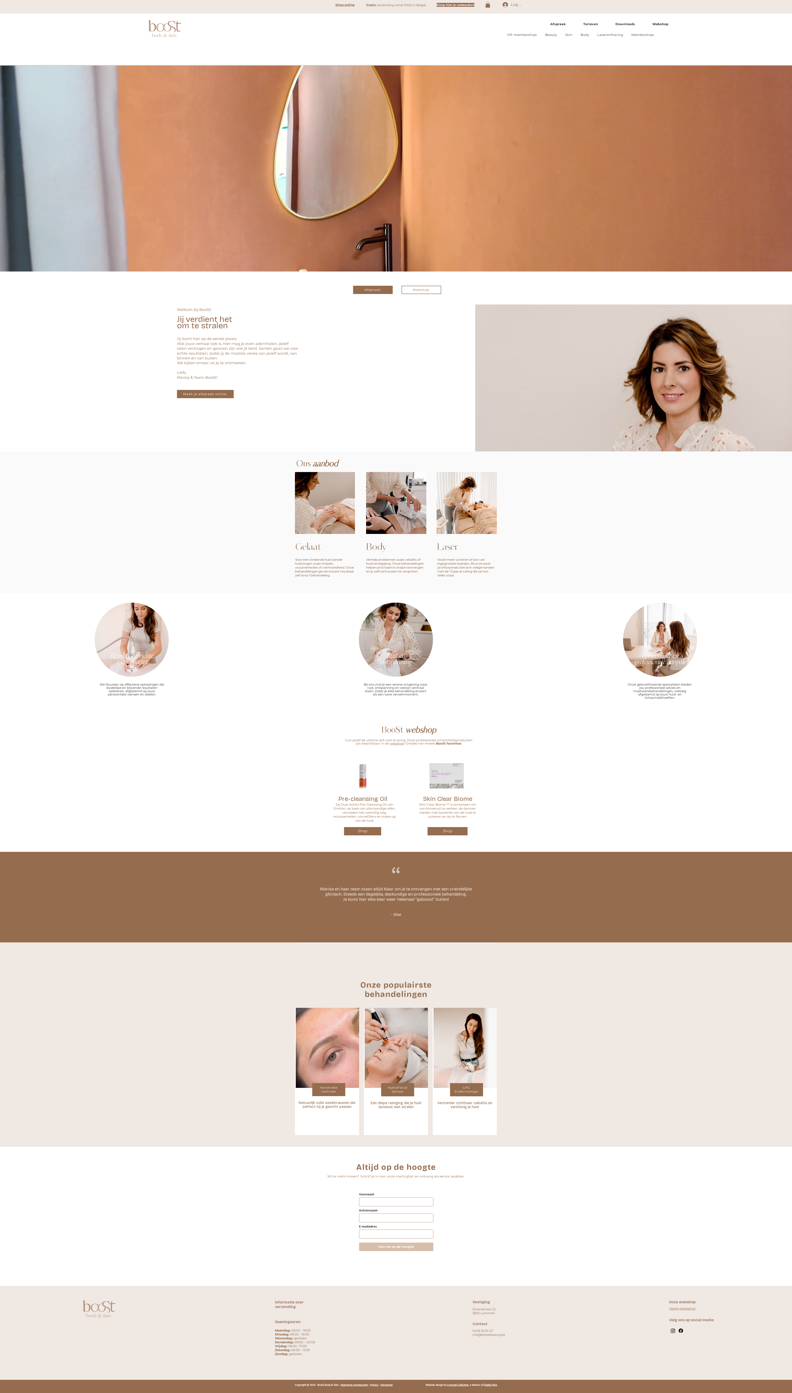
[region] (132, 642)
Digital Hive (490, 1385)
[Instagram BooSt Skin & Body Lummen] (673, 1331)
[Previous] (11, 783)
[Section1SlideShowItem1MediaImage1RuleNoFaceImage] (392, 932)
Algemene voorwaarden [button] (354, 1385)
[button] (487, 5)
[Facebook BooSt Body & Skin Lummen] (681, 1331)
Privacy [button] (374, 1385)
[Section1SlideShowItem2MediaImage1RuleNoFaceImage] (395, 932)
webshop (397, 743)
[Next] (780, 783)
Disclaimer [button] (387, 1385)
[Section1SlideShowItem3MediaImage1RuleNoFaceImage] (400, 932)
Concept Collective (457, 1385)
